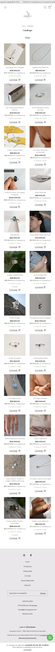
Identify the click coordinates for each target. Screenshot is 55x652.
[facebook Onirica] (31, 555)
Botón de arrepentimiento (27, 638)
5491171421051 (27, 601)
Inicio (23, 26)
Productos (28, 566)
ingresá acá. (44, 635)
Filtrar (27, 37)
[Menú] (6, 7)
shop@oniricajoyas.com (27, 610)
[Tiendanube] (27, 627)
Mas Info (27, 585)
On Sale (28, 576)
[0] (49, 7)
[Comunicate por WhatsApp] (50, 638)
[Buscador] (45, 7)
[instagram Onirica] (24, 555)
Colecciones (27, 571)
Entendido (28, 650)
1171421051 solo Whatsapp (27, 605)
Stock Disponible (27, 581)
